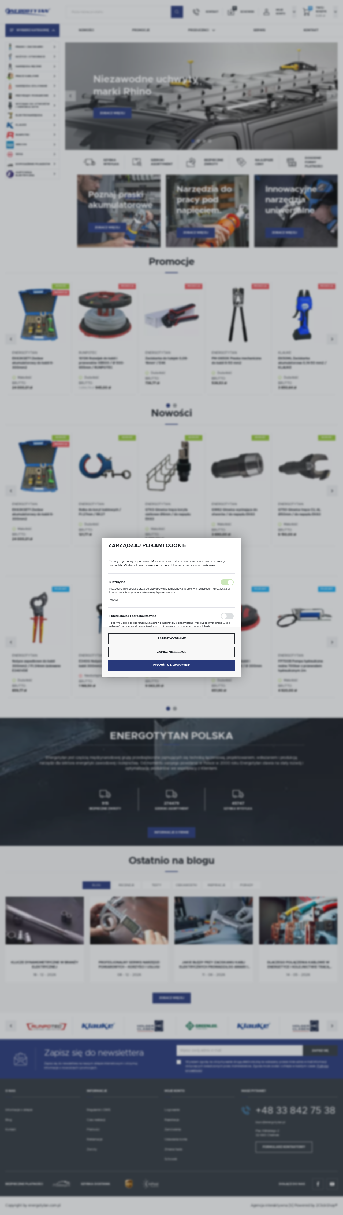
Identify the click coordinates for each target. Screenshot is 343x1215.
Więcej (113, 599)
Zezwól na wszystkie (171, 665)
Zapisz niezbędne (171, 651)
